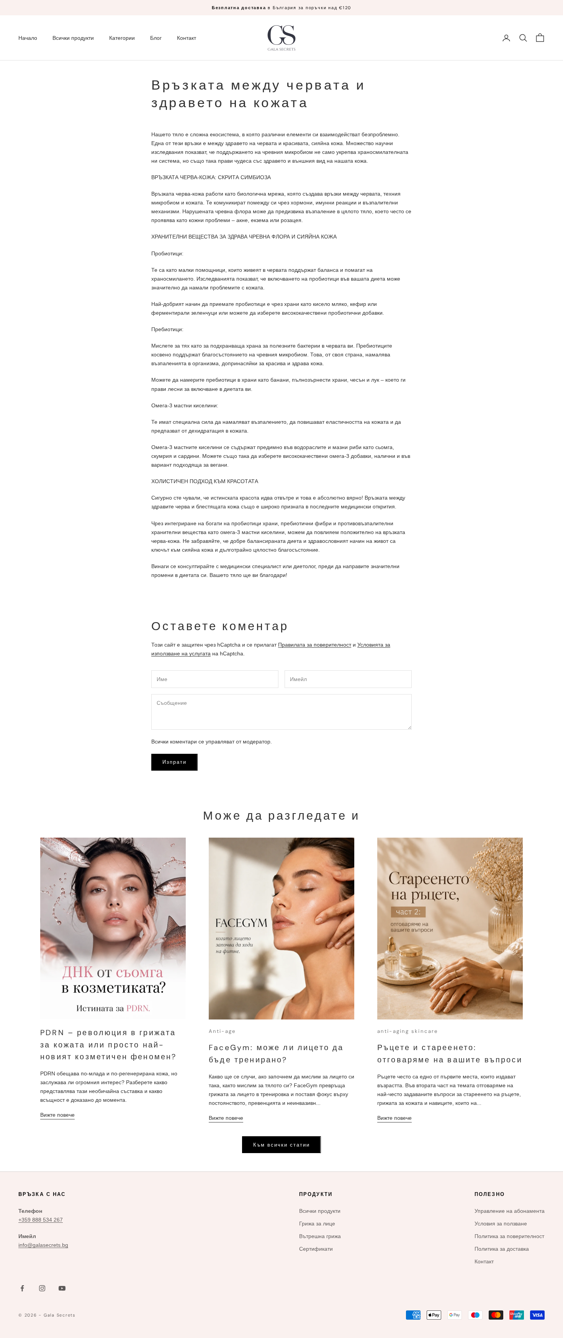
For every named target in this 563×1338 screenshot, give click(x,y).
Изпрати (174, 762)
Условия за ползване (501, 1223)
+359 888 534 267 (40, 1220)
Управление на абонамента (510, 1211)
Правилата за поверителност (314, 645)
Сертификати (316, 1249)
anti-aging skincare (407, 1031)
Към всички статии (281, 1145)
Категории (122, 38)
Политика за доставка (502, 1249)
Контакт (186, 38)
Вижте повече (57, 1115)
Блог (156, 38)
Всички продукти (73, 38)
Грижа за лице (317, 1223)
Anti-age (222, 1031)
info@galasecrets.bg (43, 1245)
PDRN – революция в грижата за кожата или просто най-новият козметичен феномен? (108, 1045)
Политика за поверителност (509, 1236)
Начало (27, 38)
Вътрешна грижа (320, 1236)
